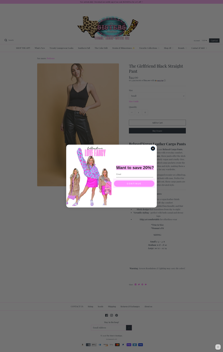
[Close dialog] (153, 149)
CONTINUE (134, 183)
